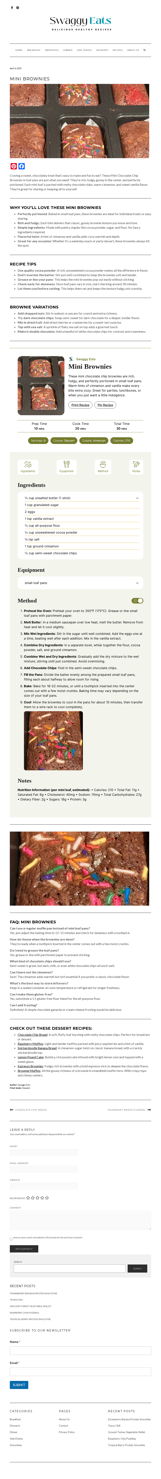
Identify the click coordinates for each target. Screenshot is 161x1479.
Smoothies (52, 50)
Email (15, 1363)
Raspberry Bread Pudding (126, 1110)
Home (19, 50)
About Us (133, 50)
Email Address (19, 1163)
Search (18, 1262)
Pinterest (17, 9)
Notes (136, 471)
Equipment (66, 471)
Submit (19, 1385)
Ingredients (28, 471)
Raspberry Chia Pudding (24, 1312)
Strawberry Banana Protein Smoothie (33, 1293)
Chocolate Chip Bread (32, 1034)
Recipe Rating (17, 1198)
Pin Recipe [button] (105, 405)
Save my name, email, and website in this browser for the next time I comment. (48, 1237)
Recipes (118, 50)
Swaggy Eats (24, 1084)
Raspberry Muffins (30, 1043)
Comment (15, 1207)
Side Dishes (84, 50)
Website (15, 1180)
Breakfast (33, 50)
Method (103, 471)
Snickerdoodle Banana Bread (37, 1048)
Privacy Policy (67, 1432)
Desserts (102, 50)
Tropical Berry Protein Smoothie (30, 1319)
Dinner (67, 50)
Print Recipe (80, 405)
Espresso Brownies (30, 1066)
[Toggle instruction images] (137, 600)
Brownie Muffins (29, 1070)
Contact (63, 1425)
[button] (137, 498)
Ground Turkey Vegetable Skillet (30, 1306)
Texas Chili (16, 1299)
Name (13, 1146)
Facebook (12, 9)
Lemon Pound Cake (31, 1057)
